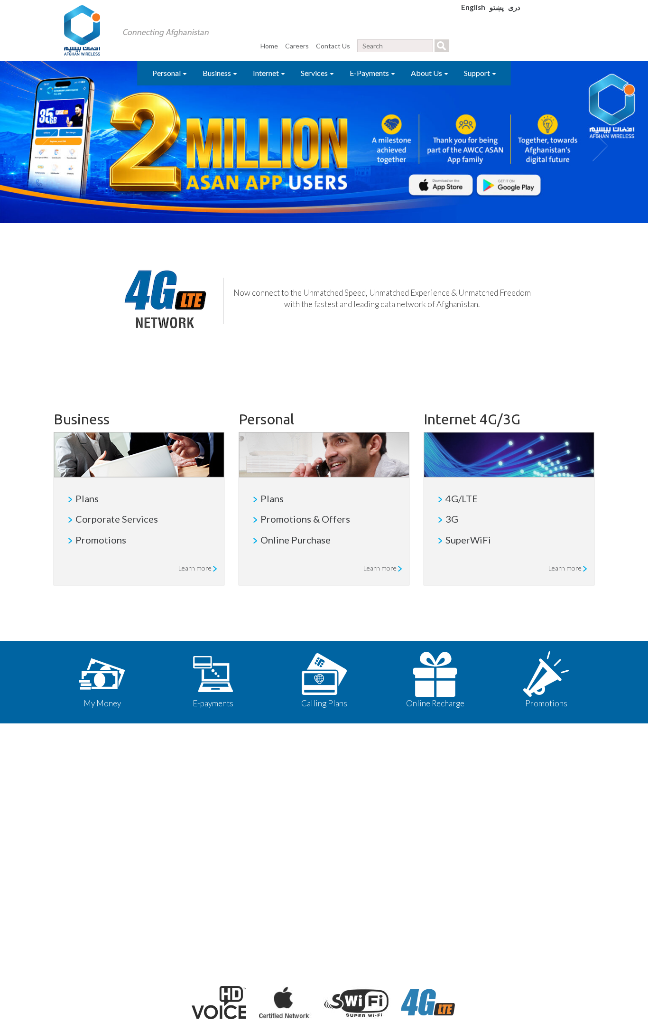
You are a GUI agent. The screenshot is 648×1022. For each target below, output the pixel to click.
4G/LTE (461, 498)
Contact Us (333, 46)
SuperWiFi (468, 539)
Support (477, 72)
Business (217, 72)
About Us (427, 72)
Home (269, 46)
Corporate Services (116, 519)
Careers (297, 46)
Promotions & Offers (305, 519)
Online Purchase (295, 539)
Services (315, 72)
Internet (266, 72)
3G (451, 519)
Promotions (100, 539)
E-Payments (370, 72)
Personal (167, 72)
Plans (87, 498)
